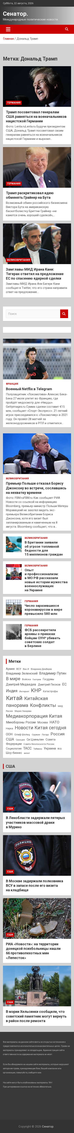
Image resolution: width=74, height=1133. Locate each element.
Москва (42, 722)
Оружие (36, 734)
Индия (12, 691)
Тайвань (37, 748)
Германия (14, 102)
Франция (12, 384)
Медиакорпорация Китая (34, 716)
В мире (13, 678)
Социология (14, 748)
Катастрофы (50, 691)
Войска (26, 679)
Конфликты (43, 705)
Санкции (20, 740)
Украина (50, 748)
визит (27, 753)
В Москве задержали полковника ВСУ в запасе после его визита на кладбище (34, 885)
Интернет (24, 691)
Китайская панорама (27, 702)
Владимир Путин (52, 673)
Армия (10, 668)
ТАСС (27, 748)
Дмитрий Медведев (21, 684)
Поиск (64, 313)
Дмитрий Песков (49, 684)
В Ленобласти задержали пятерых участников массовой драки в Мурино (35, 822)
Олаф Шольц (22, 734)
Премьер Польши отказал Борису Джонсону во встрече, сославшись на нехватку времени (36, 488)
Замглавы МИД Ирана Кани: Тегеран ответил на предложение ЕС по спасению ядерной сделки (35, 274)
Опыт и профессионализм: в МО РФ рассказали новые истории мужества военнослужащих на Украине (46, 580)
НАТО (54, 722)
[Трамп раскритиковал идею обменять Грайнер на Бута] (37, 167)
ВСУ (18, 669)
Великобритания (18, 260)
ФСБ (60, 749)
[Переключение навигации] (8, 29)
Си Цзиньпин (35, 739)
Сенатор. (15, 13)
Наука (9, 728)
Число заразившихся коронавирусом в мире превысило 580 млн (43, 610)
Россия (58, 734)
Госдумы (48, 679)
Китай (14, 698)
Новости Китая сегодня (40, 727)
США (10, 739)
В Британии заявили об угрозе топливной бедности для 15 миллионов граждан (44, 548)
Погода (45, 734)
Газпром (37, 679)
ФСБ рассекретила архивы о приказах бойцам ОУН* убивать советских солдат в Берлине (42, 638)
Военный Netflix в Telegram (29, 389)
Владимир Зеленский (21, 673)
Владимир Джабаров (41, 669)
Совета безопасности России (38, 744)
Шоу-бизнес (14, 753)
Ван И (26, 669)
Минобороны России (21, 722)
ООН (9, 734)
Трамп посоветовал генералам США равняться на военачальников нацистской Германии (36, 116)
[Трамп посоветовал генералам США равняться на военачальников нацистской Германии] (37, 86)
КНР (36, 690)
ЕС (64, 684)
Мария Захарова (23, 711)
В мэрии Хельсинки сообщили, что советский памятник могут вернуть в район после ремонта (36, 1016)
